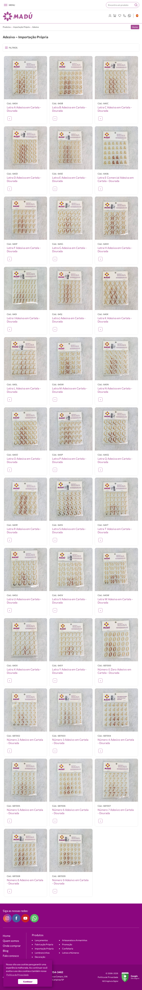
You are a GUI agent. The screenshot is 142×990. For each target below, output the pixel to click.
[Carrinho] (115, 16)
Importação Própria (21, 27)
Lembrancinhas (42, 952)
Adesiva (35, 27)
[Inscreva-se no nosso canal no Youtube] (25, 918)
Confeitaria (67, 948)
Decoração (40, 956)
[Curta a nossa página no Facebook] (16, 918)
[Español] (137, 16)
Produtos (7, 27)
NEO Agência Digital (110, 981)
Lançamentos (41, 940)
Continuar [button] (27, 981)
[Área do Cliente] (110, 16)
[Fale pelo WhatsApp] (129, 16)
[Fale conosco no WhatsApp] (34, 918)
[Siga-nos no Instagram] (7, 918)
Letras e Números (70, 952)
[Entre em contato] (124, 16)
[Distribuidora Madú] (17, 16)
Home (135, 27)
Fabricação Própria (44, 944)
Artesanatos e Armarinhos (74, 940)
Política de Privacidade (108, 977)
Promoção (67, 944)
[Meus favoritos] (120, 16)
